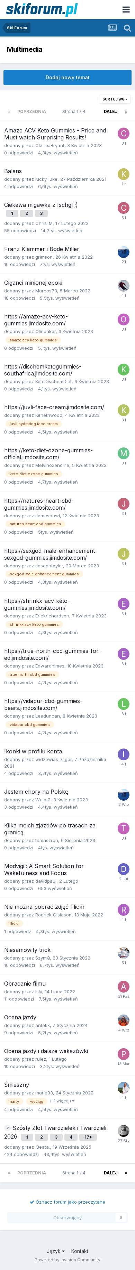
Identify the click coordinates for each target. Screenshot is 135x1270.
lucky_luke (46, 179)
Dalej (111, 111)
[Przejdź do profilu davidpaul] (123, 869)
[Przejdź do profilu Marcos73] (123, 286)
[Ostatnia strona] (126, 111)
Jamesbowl (47, 515)
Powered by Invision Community (67, 1259)
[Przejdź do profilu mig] (123, 953)
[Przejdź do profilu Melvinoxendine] (123, 453)
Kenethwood (48, 415)
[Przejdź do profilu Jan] (123, 1020)
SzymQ (42, 958)
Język (54, 1251)
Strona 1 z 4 (75, 111)
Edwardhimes (49, 666)
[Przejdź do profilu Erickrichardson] (123, 604)
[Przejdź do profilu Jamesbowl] (123, 504)
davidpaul (45, 881)
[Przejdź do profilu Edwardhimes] (123, 654)
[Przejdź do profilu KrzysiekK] (123, 1088)
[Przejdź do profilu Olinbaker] (123, 319)
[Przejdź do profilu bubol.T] (123, 1131)
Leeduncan (47, 716)
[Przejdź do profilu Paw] (123, 1054)
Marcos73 (46, 290)
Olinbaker (45, 331)
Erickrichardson (52, 615)
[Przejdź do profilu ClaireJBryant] (123, 133)
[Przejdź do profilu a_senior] (123, 987)
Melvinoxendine (52, 465)
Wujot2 (43, 799)
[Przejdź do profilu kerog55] (123, 174)
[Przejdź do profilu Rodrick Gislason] (123, 910)
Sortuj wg (113, 99)
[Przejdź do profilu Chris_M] (123, 208)
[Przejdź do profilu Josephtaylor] (123, 554)
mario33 (44, 1092)
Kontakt (79, 1251)
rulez (40, 1059)
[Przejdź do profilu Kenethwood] (123, 410)
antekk (42, 1025)
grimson (44, 257)
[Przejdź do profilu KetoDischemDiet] (123, 369)
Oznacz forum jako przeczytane (69, 1202)
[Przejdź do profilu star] (123, 252)
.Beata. (42, 1147)
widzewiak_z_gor (53, 759)
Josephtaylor (49, 565)
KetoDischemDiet (53, 381)
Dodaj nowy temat (68, 77)
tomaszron (46, 840)
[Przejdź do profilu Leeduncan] (123, 704)
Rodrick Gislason (53, 914)
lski (38, 991)
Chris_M (44, 223)
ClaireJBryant (49, 145)
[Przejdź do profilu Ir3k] (123, 754)
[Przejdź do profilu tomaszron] (123, 828)
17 (87, 1137)
